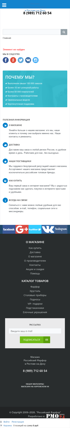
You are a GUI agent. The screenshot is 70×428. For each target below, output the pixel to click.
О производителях (35, 260)
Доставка (35, 252)
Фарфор (35, 286)
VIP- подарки (35, 303)
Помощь (35, 273)
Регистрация (18, 421)
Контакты (35, 265)
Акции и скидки (35, 269)
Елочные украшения (35, 312)
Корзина (8, 425)
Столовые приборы (35, 295)
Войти (7, 421)
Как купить (35, 248)
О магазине (35, 256)
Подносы (35, 299)
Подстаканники (35, 308)
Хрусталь (35, 291)
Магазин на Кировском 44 (35, 386)
